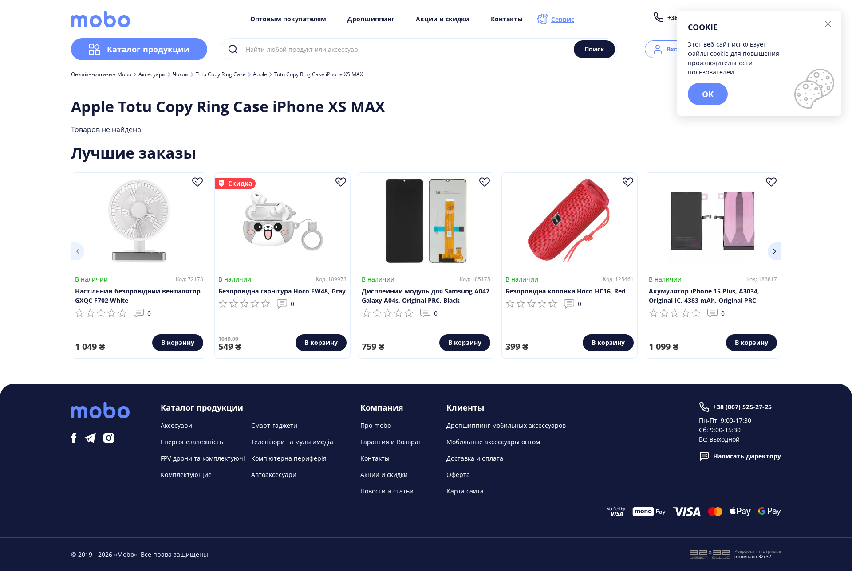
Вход (674, 49)
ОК (708, 94)
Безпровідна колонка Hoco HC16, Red (565, 291)
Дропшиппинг (370, 19)
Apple (260, 74)
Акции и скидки (442, 19)
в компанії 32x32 (752, 556)
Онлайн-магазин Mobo (101, 74)
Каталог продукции (148, 49)
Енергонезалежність (192, 442)
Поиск (594, 49)
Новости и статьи (387, 491)
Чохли (181, 74)
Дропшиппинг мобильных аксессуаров (506, 425)
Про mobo (375, 425)
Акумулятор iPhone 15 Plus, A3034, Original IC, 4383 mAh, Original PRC (704, 296)
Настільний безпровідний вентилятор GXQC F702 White (138, 296)
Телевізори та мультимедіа (292, 442)
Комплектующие (186, 474)
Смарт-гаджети (274, 425)
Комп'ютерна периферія (289, 458)
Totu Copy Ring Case (221, 74)
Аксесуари (152, 74)
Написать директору (747, 456)
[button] (77, 251)
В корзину (177, 342)
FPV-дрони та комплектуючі (203, 458)
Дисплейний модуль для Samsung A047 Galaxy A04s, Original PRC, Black (425, 296)
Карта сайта (465, 491)
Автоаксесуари (273, 474)
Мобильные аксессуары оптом (493, 442)
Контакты (507, 19)
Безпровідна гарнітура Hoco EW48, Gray (282, 291)
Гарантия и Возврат (391, 442)
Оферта (458, 474)
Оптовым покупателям (288, 19)
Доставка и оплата (474, 458)
